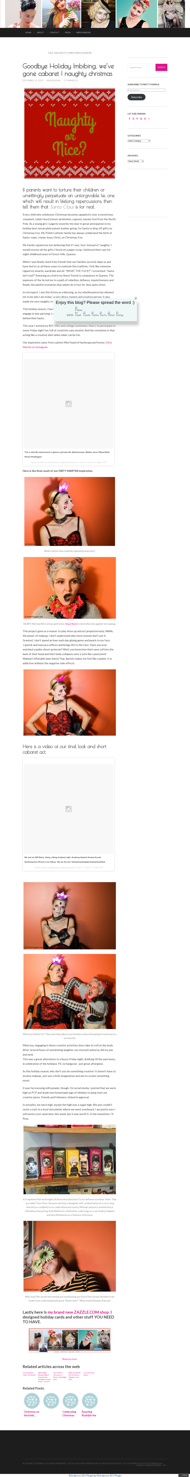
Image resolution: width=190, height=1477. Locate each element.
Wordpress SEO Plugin (81, 1475)
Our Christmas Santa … (89, 1374)
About (40, 32)
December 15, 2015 (33, 80)
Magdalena (53, 80)
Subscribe (136, 97)
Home (28, 32)
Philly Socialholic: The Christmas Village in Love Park (74, 1376)
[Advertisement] (148, 192)
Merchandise (84, 32)
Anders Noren (153, 1465)
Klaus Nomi (71, 623)
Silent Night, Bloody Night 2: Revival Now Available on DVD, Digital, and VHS (44, 1377)
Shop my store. (69, 1359)
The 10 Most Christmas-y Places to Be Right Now (59, 1376)
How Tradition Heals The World (29, 1374)
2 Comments (71, 80)
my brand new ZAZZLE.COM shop (78, 1312)
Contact (55, 32)
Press (68, 32)
